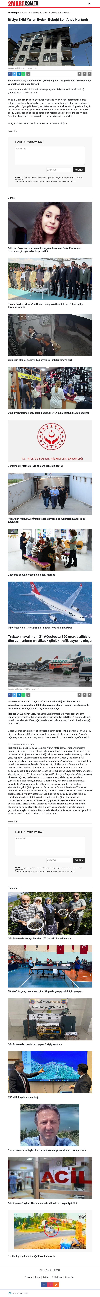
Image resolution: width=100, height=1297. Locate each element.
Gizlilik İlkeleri (57, 1277)
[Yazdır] (28, 74)
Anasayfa (15, 13)
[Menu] (89, 3)
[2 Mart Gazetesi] (23, 3)
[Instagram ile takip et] (50, 1284)
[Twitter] (14, 74)
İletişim (46, 1277)
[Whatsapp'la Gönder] (23, 74)
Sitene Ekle (69, 1277)
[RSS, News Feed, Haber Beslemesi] (56, 1284)
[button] (79, 74)
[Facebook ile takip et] (44, 1284)
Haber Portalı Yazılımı (20, 1293)
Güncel (24, 13)
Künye (37, 1277)
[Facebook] (10, 74)
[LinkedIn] (19, 74)
